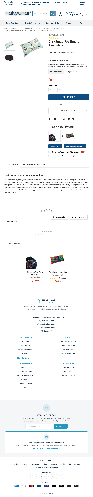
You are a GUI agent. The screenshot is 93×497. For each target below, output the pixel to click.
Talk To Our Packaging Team (45, 449)
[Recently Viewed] (61, 14)
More (81, 23)
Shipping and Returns (25, 375)
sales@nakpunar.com (48, 324)
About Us (24, 379)
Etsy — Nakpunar (51, 464)
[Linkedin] (69, 119)
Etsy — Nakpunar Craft (71, 464)
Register (73, 14)
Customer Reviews (25, 383)
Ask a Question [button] (60, 217)
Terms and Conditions (25, 371)
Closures (69, 23)
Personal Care (68, 349)
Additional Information (34, 165)
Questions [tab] (10, 221)
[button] (68, 111)
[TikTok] (62, 476)
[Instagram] (36, 476)
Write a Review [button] (79, 217)
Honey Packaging (68, 345)
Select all (55, 146)
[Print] (60, 119)
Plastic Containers (32, 23)
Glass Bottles (25, 345)
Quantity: (53, 85)
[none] (32, 47)
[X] (64, 119)
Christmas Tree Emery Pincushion (65, 152)
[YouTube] (57, 476)
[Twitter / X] (41, 476)
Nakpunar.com (21, 464)
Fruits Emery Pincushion (61, 156)
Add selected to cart (74, 146)
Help (25, 387)
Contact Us (25, 367)
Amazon (35, 464)
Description (12, 165)
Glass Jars (25, 341)
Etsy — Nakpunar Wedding (48, 467)
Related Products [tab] (13, 244)
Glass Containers (12, 23)
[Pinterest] (73, 119)
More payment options (68, 105)
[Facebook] (50, 119)
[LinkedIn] (52, 476)
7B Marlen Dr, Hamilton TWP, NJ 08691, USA (48, 317)
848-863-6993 (48, 321)
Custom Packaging (68, 353)
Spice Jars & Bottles (54, 23)
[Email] (55, 119)
